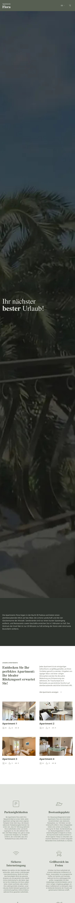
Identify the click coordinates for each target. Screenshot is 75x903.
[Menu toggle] (70, 5)
